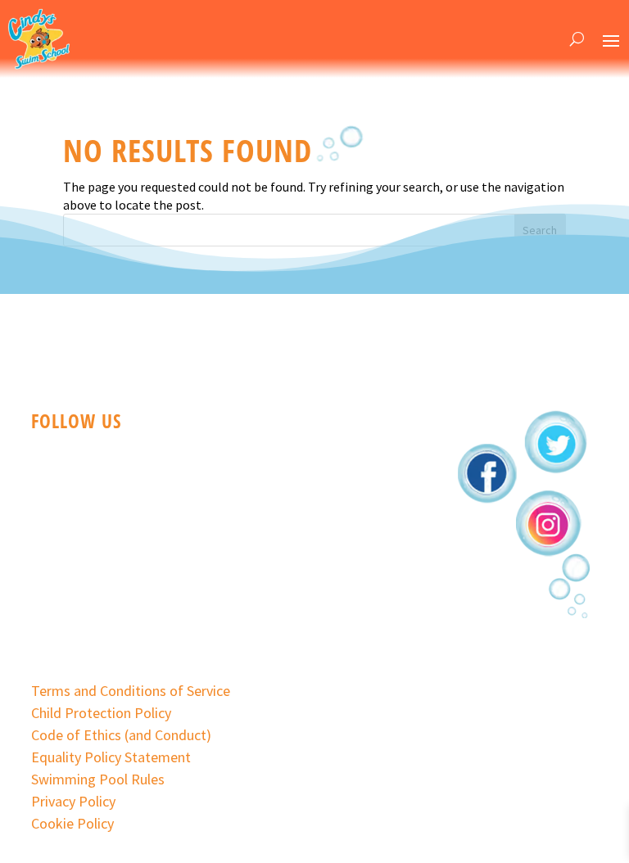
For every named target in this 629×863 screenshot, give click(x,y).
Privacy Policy (73, 801)
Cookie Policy (72, 823)
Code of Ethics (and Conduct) (121, 734)
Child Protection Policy (101, 712)
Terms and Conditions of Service (130, 690)
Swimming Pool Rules (98, 779)
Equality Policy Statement (111, 757)
